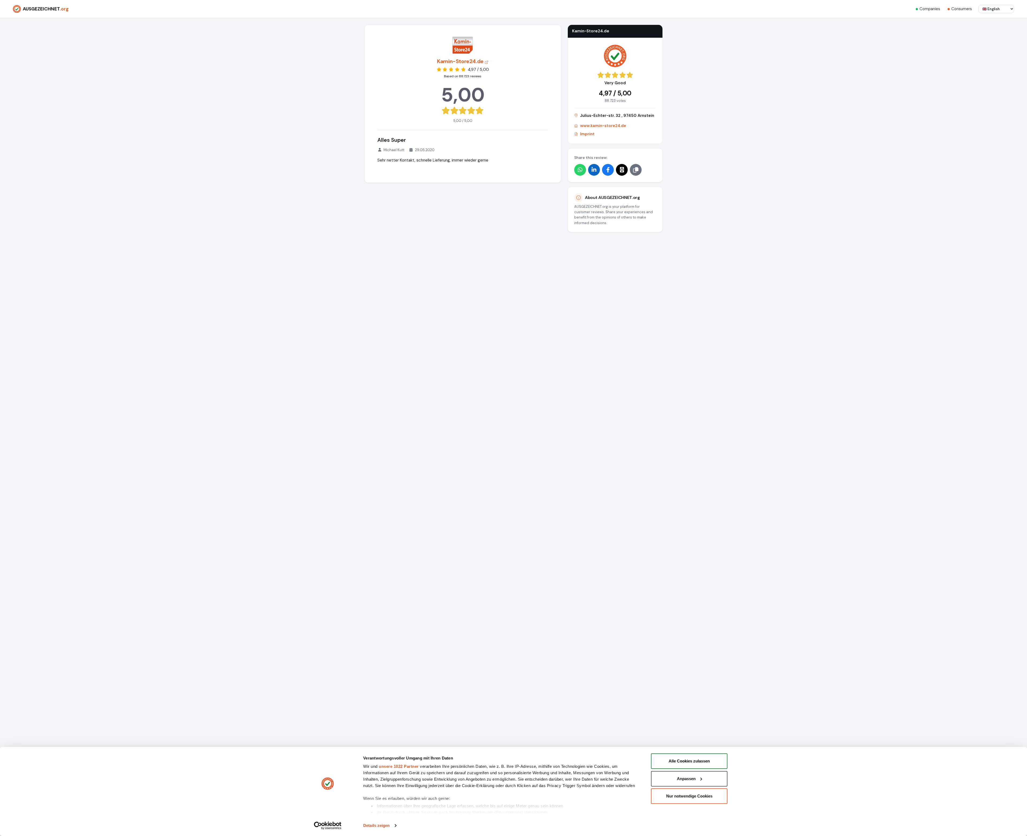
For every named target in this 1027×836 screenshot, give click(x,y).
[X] (622, 170)
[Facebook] (608, 170)
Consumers (961, 8)
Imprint (587, 134)
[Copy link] (636, 170)
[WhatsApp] (580, 170)
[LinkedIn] (594, 170)
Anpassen (686, 778)
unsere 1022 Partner (399, 766)
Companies (929, 8)
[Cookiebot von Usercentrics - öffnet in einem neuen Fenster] (327, 826)
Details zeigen (376, 825)
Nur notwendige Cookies (689, 796)
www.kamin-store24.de (603, 125)
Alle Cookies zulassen (689, 761)
